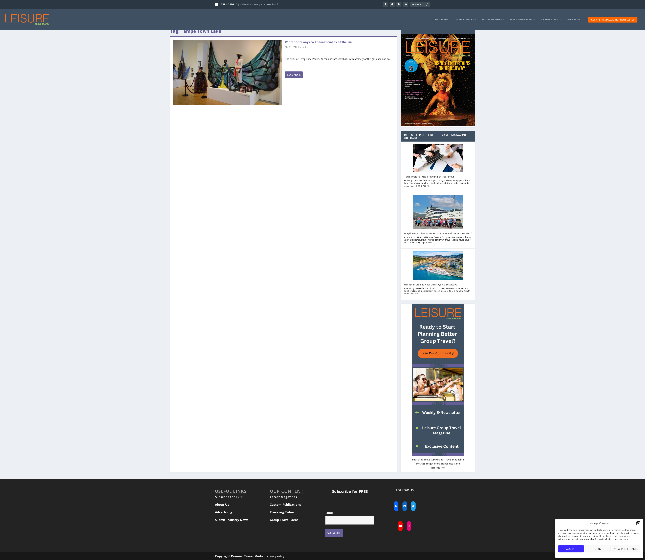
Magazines (441, 19)
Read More (294, 74)
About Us (222, 505)
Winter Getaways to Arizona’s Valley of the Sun (319, 42)
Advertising (223, 512)
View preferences (626, 548)
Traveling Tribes (282, 512)
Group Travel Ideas (284, 520)
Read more (422, 185)
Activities (303, 47)
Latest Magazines (283, 497)
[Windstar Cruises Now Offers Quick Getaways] (438, 266)
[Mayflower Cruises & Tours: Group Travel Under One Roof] (438, 212)
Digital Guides (465, 19)
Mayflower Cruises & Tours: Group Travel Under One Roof (437, 233)
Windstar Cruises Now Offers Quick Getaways (430, 284)
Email (329, 513)
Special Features (492, 19)
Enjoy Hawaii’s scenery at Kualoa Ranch (256, 4)
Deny (598, 548)
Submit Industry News (231, 520)
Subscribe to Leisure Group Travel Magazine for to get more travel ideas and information (438, 463)
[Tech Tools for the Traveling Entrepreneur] (438, 158)
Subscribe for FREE (229, 497)
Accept (571, 548)
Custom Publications (285, 505)
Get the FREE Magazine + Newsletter (612, 19)
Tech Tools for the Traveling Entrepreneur (429, 176)
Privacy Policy (275, 556)
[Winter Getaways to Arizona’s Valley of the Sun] (227, 72)
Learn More (573, 19)
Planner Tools (549, 19)
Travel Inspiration (521, 19)
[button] (638, 523)
